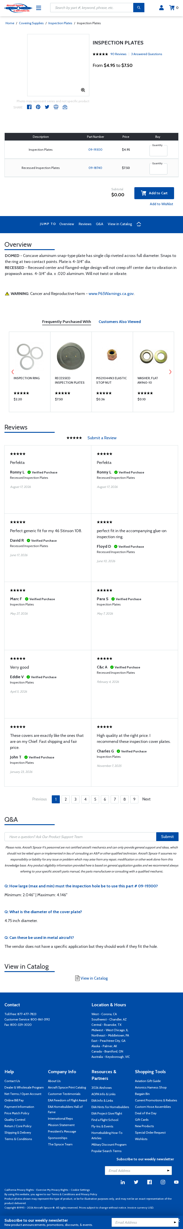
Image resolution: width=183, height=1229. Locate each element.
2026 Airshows (102, 1088)
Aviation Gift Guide (148, 1081)
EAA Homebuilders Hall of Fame (65, 1109)
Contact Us (12, 1081)
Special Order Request (150, 1133)
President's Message (62, 1131)
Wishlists (141, 1139)
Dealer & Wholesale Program (24, 1087)
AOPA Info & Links (104, 1094)
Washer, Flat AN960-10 (147, 380)
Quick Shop (29, 400)
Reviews (85, 224)
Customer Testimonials (64, 1094)
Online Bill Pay (14, 1100)
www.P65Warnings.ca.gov (111, 293)
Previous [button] (13, 371)
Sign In (161, 7)
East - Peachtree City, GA (108, 1041)
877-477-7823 (26, 1014)
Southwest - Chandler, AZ (109, 1019)
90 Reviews (118, 54)
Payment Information (19, 1107)
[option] (29, 372)
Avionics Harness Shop (151, 1087)
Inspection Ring (27, 378)
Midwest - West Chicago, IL (110, 1030)
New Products (144, 1126)
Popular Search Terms (107, 1151)
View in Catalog (120, 224)
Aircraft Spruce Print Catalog (67, 1087)
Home (10, 23)
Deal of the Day (145, 1113)
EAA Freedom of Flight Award (67, 1100)
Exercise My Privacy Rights (52, 1189)
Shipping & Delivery (17, 1133)
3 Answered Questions (146, 54)
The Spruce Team (60, 1144)
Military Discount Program (109, 1145)
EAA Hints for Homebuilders (110, 1107)
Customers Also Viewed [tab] (120, 321)
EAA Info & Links (102, 1101)
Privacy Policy (89, 1194)
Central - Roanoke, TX (106, 1025)
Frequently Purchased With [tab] (66, 321)
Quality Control (14, 1120)
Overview (66, 224)
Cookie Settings (80, 1189)
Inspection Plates (60, 23)
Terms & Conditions (18, 1139)
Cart (177, 8)
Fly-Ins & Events (102, 1126)
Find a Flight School (105, 1120)
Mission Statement (61, 1125)
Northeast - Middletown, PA (110, 1035)
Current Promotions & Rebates (156, 1100)
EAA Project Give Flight (107, 1113)
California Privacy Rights (19, 1189)
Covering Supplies (31, 23)
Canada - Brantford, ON (107, 1051)
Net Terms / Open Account (22, 1094)
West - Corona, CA (104, 1014)
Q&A (99, 224)
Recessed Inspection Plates (70, 380)
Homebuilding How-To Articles (107, 1135)
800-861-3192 (40, 1019)
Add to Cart (157, 193)
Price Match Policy (16, 1113)
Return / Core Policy (17, 1126)
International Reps (60, 1119)
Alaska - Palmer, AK (104, 1046)
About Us (54, 1081)
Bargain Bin (142, 1094)
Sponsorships (57, 1138)
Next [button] (170, 371)
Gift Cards (142, 1120)
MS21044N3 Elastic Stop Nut (111, 380)
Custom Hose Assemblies (153, 1107)
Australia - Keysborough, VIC (111, 1057)
